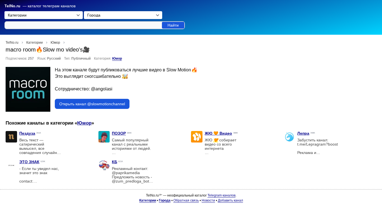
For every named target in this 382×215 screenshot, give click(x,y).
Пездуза (27, 133)
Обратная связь (186, 200)
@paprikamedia (126, 173)
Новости (208, 200)
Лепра (303, 133)
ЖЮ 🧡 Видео (218, 133)
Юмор (117, 58)
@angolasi (101, 89)
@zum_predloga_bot (130, 181)
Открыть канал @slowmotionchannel (92, 104)
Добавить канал (230, 200)
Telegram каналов (221, 195)
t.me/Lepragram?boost (317, 144)
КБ (114, 162)
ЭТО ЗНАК (29, 162)
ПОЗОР (119, 133)
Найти (173, 25)
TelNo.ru (12, 6)
